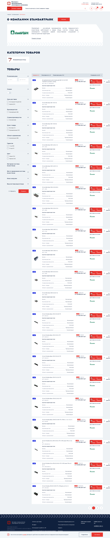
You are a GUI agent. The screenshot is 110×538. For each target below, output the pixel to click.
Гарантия (10, 143)
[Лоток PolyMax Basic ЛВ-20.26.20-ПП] (36, 407)
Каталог (63, 19)
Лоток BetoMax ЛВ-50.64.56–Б (50, 271)
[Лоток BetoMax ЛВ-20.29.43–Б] (36, 216)
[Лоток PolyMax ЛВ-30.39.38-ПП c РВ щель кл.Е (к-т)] (36, 494)
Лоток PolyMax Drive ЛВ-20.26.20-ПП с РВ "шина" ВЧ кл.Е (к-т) (56, 464)
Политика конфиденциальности (66, 521)
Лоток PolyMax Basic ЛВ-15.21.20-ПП (51, 377)
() (15, 101)
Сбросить (13, 191)
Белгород (85, 4)
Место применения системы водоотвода (16, 172)
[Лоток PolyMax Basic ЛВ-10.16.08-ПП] (36, 322)
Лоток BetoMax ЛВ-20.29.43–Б (50, 208)
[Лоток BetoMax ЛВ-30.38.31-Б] (36, 238)
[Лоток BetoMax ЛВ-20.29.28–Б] (36, 195)
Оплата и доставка (37, 521)
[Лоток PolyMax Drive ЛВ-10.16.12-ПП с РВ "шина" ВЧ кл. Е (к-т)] (36, 449)
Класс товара (11, 125)
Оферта (60, 527)
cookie (24, 534)
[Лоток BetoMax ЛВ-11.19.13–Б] (36, 111)
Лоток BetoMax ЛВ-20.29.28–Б (50, 187)
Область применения (14, 135)
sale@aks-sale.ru (98, 526)
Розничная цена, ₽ (58, 75)
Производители (12, 109)
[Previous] (89, 507)
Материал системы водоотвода (13, 165)
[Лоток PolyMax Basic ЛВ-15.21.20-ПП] (36, 385)
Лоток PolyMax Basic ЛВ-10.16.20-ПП (51, 356)
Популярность (45, 75)
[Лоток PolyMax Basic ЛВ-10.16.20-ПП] (36, 364)
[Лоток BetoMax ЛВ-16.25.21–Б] (36, 153)
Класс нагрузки (12, 178)
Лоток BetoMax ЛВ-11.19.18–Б (49, 124)
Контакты (60, 531)
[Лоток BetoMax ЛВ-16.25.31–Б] (36, 174)
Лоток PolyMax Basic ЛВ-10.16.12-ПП (51, 335)
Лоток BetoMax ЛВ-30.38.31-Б (49, 229)
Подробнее (84, 534)
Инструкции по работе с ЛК (39, 527)
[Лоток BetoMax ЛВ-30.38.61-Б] (36, 259)
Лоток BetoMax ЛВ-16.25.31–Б (50, 166)
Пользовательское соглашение (66, 524)
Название (35, 75)
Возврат (34, 524)
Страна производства (14, 117)
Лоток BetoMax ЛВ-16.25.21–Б (50, 145)
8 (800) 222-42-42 (96, 4)
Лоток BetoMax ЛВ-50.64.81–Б (50, 293)
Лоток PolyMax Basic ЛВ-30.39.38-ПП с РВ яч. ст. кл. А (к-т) (57, 419)
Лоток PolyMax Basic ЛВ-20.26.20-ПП (52, 398)
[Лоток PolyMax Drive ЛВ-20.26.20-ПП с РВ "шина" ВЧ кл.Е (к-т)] (36, 472)
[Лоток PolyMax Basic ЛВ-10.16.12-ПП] (36, 343)
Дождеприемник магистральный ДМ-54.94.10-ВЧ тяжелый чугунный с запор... (55, 80)
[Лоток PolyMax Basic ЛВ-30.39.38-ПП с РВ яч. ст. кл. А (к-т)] (36, 428)
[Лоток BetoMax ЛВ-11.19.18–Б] (36, 132)
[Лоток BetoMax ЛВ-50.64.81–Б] (36, 301)
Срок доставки (12, 99)
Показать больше (36, 38)
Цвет (8, 153)
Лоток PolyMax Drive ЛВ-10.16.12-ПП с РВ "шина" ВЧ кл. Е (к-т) (57, 441)
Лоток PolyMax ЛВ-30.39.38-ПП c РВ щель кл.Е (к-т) (55, 486)
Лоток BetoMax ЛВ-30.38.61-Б (50, 250)
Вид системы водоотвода (15, 184)
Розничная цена (12, 76)
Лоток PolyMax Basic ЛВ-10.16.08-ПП (51, 314)
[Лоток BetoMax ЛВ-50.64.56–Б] (36, 280)
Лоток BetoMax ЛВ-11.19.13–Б (49, 102)
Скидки (9, 89)
